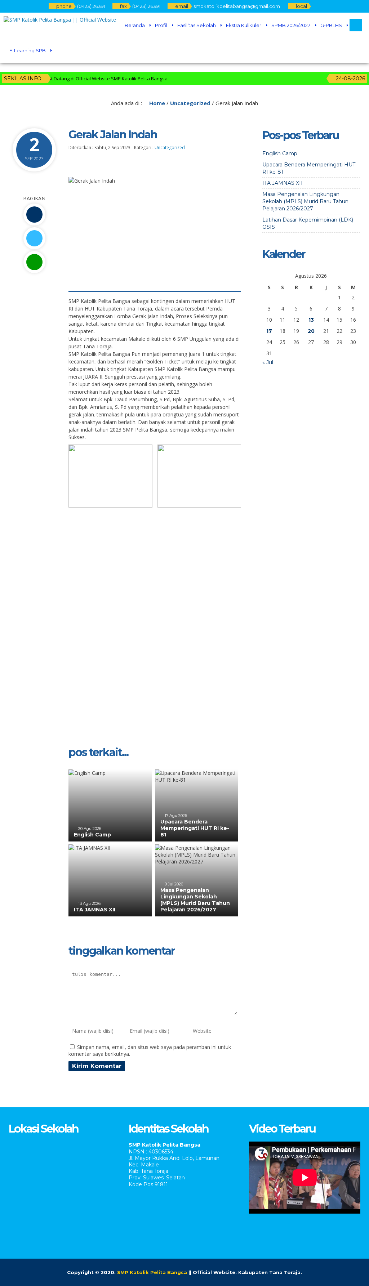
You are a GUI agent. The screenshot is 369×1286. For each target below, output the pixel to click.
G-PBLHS (331, 25)
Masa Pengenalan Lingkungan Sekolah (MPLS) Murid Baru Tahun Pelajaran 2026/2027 (195, 900)
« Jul (267, 362)
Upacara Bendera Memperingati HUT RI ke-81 (194, 828)
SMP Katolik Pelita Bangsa (152, 1272)
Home (156, 103)
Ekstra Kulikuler (243, 25)
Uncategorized (190, 103)
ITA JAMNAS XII (94, 909)
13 (311, 320)
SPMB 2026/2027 (290, 25)
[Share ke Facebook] (34, 215)
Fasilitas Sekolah (196, 25)
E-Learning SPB (27, 50)
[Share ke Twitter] (34, 238)
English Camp (92, 834)
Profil (161, 25)
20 (311, 331)
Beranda (135, 25)
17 (269, 331)
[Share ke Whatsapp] (34, 262)
